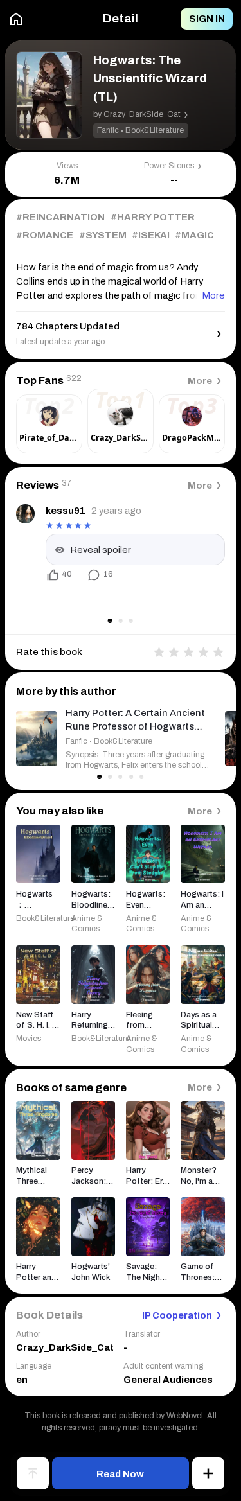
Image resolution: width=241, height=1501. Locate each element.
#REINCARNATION (60, 217)
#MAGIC (194, 235)
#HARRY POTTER (153, 217)
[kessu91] (25, 513)
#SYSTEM (103, 235)
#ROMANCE (44, 235)
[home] (16, 19)
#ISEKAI (151, 235)
